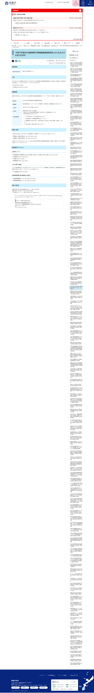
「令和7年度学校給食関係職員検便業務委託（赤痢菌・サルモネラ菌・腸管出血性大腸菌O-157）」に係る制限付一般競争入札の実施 (76, 500)
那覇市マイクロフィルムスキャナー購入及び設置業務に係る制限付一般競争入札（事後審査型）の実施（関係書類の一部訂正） (76, 355)
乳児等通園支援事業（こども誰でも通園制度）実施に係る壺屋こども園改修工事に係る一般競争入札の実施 (76, 390)
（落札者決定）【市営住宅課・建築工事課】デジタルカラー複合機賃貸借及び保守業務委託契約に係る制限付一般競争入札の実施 (76, 400)
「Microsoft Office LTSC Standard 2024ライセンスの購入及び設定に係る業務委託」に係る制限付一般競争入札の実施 (76, 307)
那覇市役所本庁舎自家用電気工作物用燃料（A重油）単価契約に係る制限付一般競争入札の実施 (76, 203)
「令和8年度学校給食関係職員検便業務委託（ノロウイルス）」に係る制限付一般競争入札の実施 (76, 94)
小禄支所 (33, 687)
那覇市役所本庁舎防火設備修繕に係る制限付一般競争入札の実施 (76, 593)
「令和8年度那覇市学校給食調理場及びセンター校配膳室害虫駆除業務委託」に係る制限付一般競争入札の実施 (76, 106)
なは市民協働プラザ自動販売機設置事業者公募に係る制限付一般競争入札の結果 (76, 370)
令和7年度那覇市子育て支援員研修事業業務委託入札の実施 (76, 360)
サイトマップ (43, 675)
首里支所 (24, 687)
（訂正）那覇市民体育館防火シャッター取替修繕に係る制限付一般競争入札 (76, 194)
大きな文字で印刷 (59, 63)
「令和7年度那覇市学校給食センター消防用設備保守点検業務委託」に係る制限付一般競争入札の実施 (76, 479)
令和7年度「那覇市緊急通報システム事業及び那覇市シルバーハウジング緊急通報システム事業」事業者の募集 (76, 490)
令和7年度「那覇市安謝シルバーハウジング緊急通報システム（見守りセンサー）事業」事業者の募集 (76, 447)
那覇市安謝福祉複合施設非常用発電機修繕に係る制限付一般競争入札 (76, 169)
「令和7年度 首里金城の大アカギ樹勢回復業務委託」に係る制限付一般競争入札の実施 (76, 212)
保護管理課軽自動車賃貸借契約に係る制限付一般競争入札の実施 (76, 660)
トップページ (19, 45)
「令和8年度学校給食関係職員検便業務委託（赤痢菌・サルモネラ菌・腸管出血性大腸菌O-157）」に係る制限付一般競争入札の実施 (76, 100)
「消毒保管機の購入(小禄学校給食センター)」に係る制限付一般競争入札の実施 (76, 589)
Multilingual (49, 2)
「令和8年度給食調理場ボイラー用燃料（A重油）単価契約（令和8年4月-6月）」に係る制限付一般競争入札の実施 (76, 118)
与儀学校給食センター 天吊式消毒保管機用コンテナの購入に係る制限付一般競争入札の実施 (76, 614)
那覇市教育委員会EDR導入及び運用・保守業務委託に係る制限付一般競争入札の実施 (76, 570)
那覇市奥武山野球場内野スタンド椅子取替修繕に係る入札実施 (76, 199)
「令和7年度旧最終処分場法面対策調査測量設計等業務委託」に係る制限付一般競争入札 (76, 156)
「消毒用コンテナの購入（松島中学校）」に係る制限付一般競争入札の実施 (76, 458)
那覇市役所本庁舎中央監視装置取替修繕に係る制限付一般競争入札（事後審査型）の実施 (76, 278)
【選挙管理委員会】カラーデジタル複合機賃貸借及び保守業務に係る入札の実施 (76, 143)
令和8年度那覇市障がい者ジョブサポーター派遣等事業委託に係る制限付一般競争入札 (76, 152)
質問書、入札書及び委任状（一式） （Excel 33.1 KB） (25, 138)
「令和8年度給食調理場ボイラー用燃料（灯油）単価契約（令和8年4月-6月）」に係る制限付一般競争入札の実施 (76, 124)
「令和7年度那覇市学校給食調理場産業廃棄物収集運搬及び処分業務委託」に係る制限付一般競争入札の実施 (76, 540)
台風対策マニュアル (21, 34)
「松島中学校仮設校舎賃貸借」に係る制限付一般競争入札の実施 (76, 664)
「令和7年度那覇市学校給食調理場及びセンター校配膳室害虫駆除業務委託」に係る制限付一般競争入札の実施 (76, 550)
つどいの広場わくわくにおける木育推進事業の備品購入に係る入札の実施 (76, 302)
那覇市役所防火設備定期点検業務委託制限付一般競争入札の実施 (76, 323)
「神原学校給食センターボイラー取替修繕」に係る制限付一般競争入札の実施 (76, 442)
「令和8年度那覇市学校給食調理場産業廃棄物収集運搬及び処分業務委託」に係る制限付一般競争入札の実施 (76, 80)
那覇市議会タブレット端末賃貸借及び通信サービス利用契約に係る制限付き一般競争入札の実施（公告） (76, 468)
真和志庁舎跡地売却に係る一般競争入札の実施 (76, 618)
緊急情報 (15, 10)
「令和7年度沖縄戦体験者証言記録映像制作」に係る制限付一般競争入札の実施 (76, 405)
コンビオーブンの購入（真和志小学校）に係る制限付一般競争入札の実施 (76, 574)
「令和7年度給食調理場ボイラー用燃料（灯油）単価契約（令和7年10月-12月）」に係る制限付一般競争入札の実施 (76, 338)
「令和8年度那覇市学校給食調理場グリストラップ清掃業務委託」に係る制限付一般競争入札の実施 (76, 85)
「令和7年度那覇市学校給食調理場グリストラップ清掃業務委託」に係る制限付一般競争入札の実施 (76, 534)
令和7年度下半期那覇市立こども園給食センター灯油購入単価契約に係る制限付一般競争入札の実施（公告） (76, 375)
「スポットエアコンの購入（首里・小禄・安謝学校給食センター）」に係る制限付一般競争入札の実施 (76, 190)
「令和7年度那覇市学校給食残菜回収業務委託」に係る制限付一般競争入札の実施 (76, 545)
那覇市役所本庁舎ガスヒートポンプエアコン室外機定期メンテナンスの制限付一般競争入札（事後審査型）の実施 (76, 318)
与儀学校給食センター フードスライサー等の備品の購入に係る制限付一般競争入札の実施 (76, 609)
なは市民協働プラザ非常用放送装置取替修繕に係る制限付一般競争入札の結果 (76, 327)
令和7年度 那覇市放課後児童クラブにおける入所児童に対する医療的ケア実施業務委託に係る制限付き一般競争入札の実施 (76, 560)
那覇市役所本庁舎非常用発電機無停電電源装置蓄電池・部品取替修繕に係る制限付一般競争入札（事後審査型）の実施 (76, 365)
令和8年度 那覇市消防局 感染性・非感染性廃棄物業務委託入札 (76, 75)
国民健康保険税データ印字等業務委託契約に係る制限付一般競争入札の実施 (76, 433)
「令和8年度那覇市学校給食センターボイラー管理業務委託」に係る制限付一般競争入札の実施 (76, 129)
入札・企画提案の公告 (45, 45)
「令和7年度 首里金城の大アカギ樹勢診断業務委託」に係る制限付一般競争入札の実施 (76, 636)
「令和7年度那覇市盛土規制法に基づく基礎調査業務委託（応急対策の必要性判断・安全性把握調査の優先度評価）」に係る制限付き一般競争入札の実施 (76, 348)
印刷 (50, 63)
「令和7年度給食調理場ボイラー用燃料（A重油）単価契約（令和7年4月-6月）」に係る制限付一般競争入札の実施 (76, 506)
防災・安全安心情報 (78, 39)
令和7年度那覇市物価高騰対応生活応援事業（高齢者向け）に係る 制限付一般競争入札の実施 (76, 264)
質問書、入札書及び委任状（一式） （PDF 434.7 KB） (25, 136)
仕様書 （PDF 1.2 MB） (19, 158)
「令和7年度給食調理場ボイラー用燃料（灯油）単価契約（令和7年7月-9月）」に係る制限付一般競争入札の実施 (76, 604)
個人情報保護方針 (52, 675)
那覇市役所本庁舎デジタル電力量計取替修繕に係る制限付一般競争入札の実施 (76, 410)
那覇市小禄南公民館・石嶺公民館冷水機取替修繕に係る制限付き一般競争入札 (76, 138)
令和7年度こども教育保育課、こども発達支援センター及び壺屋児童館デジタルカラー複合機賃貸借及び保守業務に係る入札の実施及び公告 (76, 642)
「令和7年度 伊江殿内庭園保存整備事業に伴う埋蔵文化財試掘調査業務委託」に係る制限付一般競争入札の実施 (76, 453)
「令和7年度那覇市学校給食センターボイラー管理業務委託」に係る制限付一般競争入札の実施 (76, 529)
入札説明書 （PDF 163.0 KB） (20, 171)
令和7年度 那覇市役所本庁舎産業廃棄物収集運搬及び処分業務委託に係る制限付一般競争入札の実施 (76, 312)
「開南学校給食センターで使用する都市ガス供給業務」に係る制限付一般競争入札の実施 (76, 395)
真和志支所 (43, 687)
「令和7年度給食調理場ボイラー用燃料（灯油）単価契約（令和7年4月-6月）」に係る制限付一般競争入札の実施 (76, 512)
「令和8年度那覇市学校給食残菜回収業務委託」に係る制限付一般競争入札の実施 (76, 134)
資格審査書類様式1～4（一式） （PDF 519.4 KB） (24, 178)
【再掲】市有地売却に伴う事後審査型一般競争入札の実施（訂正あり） (76, 174)
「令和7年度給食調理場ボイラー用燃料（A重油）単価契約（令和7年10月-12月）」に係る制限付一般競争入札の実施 (76, 332)
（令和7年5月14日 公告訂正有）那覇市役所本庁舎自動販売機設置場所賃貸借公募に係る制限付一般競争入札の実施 (76, 463)
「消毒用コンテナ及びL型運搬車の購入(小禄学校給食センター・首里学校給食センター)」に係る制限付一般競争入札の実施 (76, 232)
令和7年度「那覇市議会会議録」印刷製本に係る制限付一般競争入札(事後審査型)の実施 (76, 647)
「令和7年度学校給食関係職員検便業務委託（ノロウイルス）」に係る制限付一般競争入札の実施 (76, 495)
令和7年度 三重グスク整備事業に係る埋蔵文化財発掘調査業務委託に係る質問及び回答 (76, 283)
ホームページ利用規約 (63, 675)
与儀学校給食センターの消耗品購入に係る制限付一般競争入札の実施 (76, 579)
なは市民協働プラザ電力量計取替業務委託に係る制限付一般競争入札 (76, 237)
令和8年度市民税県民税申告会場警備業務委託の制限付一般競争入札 (76, 165)
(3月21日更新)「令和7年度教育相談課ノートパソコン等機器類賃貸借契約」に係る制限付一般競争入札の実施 (76, 524)
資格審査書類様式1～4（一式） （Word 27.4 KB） (24, 180)
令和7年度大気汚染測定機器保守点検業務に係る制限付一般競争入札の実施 (76, 655)
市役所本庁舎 (15, 687)
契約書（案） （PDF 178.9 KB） (20, 156)
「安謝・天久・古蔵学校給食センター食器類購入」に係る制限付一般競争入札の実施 (76, 632)
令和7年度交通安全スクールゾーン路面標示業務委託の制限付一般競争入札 (76, 254)
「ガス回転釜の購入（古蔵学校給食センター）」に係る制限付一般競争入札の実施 (76, 223)
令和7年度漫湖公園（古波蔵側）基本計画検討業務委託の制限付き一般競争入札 (76, 259)
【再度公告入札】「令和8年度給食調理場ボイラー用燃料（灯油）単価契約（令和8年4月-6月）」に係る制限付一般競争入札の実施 (76, 70)
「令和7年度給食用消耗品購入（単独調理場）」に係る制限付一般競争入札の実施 (76, 584)
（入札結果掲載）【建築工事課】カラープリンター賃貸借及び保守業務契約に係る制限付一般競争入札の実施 (76, 422)
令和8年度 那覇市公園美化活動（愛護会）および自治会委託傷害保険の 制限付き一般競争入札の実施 (76, 90)
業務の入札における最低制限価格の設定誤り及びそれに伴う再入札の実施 (76, 249)
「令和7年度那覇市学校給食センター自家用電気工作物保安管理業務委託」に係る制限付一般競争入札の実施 (76, 518)
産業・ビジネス (26, 45)
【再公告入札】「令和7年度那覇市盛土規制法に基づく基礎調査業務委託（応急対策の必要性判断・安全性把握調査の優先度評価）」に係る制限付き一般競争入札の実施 (76, 243)
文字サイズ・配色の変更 (63, 2)
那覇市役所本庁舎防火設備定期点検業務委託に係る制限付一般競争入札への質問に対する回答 (76, 292)
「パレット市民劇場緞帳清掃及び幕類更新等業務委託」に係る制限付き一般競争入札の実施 (76, 273)
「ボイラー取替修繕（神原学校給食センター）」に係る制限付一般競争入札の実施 (76, 622)
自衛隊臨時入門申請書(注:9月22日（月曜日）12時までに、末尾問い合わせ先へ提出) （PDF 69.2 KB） (35, 154)
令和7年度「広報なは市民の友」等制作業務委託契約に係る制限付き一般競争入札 (76, 565)
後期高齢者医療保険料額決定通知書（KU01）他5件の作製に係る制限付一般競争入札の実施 (76, 437)
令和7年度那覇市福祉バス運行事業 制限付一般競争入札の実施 (76, 652)
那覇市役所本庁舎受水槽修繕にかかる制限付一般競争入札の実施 (76, 343)
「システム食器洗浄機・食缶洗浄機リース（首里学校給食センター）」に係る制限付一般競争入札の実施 (76, 484)
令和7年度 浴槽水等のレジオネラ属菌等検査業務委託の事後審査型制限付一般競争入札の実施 (76, 627)
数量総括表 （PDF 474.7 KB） (20, 160)
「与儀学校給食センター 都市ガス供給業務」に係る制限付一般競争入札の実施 (76, 297)
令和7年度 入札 (54, 45)
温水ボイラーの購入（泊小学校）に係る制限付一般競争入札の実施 (76, 385)
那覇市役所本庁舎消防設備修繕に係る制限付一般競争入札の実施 (76, 228)
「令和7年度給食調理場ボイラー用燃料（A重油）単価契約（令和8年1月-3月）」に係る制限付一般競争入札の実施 (76, 185)
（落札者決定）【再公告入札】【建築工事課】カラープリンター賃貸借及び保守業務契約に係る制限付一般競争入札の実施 (76, 428)
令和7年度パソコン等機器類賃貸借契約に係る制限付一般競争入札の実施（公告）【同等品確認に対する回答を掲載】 (76, 416)
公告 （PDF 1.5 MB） (18, 85)
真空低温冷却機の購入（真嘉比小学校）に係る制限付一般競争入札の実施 (76, 380)
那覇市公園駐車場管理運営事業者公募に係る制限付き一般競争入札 (76, 161)
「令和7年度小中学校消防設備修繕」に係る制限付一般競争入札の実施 (76, 268)
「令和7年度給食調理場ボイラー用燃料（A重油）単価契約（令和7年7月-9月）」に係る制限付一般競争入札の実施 (76, 598)
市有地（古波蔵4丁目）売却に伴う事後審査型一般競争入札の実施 (76, 148)
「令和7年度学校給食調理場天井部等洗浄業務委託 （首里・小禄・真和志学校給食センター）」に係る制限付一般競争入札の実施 (76, 474)
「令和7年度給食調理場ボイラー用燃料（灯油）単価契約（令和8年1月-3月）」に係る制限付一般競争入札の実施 (76, 179)
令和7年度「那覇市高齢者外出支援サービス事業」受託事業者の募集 (76, 555)
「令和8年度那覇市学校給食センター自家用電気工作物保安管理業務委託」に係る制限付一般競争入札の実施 (76, 112)
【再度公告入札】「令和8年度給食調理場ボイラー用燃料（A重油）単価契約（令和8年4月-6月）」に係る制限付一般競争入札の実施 (76, 64)
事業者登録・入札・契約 (35, 45)
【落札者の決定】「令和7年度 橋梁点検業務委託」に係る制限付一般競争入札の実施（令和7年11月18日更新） (76, 218)
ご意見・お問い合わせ (74, 675)
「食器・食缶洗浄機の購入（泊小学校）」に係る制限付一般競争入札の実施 (76, 208)
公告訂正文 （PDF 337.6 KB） (20, 87)
